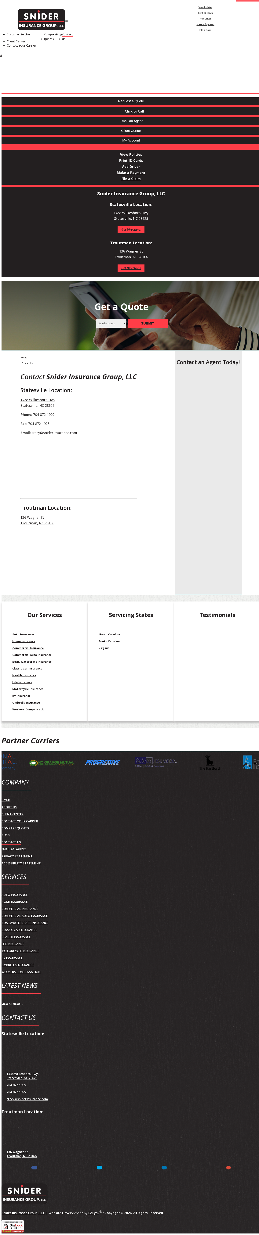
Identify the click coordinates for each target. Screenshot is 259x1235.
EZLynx (93, 1213)
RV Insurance (21, 696)
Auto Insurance (23, 634)
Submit (147, 323)
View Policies (205, 7)
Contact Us (67, 37)
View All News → (13, 1004)
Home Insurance (23, 641)
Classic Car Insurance (27, 668)
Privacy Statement (17, 856)
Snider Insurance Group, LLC (23, 1213)
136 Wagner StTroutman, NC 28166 (37, 520)
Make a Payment (205, 24)
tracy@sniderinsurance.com (54, 432)
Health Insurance (24, 675)
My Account (250, 6)
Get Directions (131, 230)
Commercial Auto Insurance (32, 655)
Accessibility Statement (21, 863)
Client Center (16, 41)
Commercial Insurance (28, 648)
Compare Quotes (50, 37)
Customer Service (18, 34)
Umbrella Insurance (26, 702)
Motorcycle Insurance (27, 689)
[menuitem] (205, 7)
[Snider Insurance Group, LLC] (41, 20)
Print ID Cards (205, 13)
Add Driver (205, 18)
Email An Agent (113, 6)
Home (23, 357)
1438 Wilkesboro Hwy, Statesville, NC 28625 (23, 1076)
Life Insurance (22, 682)
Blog (59, 34)
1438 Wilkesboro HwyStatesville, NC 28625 (37, 402)
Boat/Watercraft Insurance (32, 661)
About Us (9, 807)
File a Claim (205, 30)
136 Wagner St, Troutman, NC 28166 (22, 1154)
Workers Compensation (29, 709)
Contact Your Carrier (21, 45)
